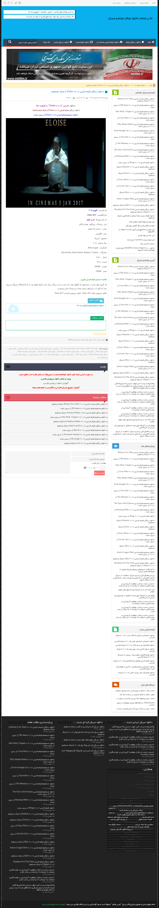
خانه (154, 3)
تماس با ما (116, 3)
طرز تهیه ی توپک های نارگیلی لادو (141, 222)
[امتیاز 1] (95, 334)
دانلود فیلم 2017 (139, 85)
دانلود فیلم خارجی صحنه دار (107, 42)
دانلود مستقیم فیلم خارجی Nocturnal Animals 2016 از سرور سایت (79, 435)
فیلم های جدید (102, 357)
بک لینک (46, 42)
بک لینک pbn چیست (131, 832)
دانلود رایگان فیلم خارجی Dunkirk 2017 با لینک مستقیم (31, 814)
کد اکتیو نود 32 (131, 835)
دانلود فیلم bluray (87, 351)
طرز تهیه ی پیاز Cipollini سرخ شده (140, 240)
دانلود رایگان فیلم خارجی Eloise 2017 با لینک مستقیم (32, 820)
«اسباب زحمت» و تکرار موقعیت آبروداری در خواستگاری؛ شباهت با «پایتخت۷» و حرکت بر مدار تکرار (135, 402)
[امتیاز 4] (103, 334)
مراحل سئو (131, 844)
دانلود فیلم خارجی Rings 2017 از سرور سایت (136, 163)
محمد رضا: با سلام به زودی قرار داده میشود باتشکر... (134, 691)
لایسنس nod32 (131, 822)
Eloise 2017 (91, 215)
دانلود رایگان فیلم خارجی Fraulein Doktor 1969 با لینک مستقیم (80, 413)
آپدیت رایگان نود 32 (131, 846)
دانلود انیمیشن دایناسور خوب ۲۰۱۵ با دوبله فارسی (134, 641)
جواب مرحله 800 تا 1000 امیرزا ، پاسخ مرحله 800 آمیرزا (131, 849)
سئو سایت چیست (135, 817)
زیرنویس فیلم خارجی (20, 354)
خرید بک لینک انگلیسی (146, 773)
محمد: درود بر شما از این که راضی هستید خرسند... (134, 709)
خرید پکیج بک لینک (131, 842)
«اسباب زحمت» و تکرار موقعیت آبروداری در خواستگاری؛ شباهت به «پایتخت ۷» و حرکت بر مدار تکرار (135, 394)
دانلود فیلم (12, 348)
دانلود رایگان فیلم (133, 42)
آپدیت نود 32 (149, 777)
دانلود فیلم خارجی (67, 354)
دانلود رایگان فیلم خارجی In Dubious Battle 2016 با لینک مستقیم (80, 422)
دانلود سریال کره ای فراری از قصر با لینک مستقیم (84, 727)
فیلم (40, 110)
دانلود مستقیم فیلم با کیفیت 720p (90, 306)
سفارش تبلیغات (130, 3)
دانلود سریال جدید (61, 42)
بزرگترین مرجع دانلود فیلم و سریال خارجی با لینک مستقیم (38, 348)
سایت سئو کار (120, 813)
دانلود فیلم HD (87, 340)
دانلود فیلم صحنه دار (52, 354)
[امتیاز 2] (97, 334)
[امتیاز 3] (100, 334)
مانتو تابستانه (131, 851)
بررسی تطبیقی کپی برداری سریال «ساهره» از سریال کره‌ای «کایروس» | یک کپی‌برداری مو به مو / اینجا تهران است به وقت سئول (133, 434)
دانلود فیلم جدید (82, 42)
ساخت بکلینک (132, 819)
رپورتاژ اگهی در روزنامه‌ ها (131, 837)
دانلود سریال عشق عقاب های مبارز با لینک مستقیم (84, 740)
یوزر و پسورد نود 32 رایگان (131, 803)
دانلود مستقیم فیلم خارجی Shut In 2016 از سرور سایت (84, 430)
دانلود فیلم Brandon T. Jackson (68, 351)
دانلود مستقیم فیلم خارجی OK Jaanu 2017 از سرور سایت (83, 409)
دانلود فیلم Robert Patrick (98, 354)
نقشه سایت (144, 3)
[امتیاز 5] (105, 334)
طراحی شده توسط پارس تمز (53, 904)
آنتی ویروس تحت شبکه (131, 798)
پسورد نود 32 (149, 781)
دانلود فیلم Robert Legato (27, 351)
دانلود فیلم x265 (81, 354)
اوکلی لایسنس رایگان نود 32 (143, 784)
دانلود (72, 106)
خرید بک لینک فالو (128, 825)
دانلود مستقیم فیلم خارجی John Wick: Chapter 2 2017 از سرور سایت (78, 417)
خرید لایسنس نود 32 (146, 788)
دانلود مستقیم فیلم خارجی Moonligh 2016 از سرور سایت (83, 439)
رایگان (152, 795)
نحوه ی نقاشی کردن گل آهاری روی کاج (140, 226)
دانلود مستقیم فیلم (36, 354)
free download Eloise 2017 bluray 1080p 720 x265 (79, 348)
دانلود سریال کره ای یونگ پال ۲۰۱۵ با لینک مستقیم (83, 745)
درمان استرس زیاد (147, 244)
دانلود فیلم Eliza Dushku (46, 351)
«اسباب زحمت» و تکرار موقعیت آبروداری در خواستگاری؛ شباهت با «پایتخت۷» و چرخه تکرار (136, 415)
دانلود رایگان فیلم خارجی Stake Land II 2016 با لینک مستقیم (81, 426)
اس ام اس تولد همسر (146, 236)
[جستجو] (9, 41)
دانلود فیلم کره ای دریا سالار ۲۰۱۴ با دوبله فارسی (135, 645)
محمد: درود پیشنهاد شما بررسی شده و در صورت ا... (134, 699)
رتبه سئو (131, 839)
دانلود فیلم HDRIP (74, 340)
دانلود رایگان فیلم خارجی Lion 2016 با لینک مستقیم (85, 443)
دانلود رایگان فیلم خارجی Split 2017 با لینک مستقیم (133, 205)
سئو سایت (151, 791)
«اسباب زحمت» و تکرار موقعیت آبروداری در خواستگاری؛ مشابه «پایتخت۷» (137, 409)
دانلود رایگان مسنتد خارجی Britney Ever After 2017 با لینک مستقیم (79, 404)
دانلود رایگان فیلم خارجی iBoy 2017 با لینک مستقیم (33, 842)
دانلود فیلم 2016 (101, 351)
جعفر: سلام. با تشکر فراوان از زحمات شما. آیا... (136, 695)
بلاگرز (131, 801)
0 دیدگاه (69, 98)
